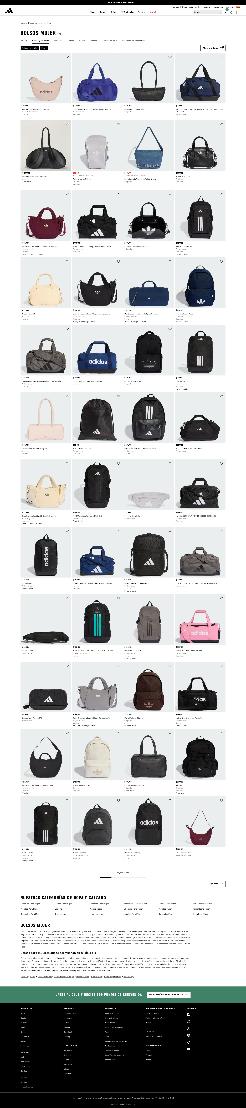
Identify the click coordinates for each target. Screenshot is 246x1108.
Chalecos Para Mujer (133, 909)
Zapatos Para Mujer (133, 914)
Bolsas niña (96, 977)
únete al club (229, 7)
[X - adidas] (206, 1028)
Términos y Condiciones (81, 1098)
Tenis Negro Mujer (201, 909)
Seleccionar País (147, 1098)
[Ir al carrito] (238, 12)
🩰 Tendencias (127, 12)
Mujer (92, 12)
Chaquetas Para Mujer (30, 914)
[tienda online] (9, 11)
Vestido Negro (96, 909)
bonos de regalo (218, 7)
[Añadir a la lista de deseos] (67, 57)
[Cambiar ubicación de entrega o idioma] (238, 7)
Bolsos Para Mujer (63, 904)
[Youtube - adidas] (206, 1049)
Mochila (24, 977)
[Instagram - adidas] (206, 1021)
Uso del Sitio (160, 1098)
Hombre (103, 12)
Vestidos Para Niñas (29, 909)
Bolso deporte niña (112, 977)
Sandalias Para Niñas (202, 904)
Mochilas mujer (45, 977)
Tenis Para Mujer (97, 914)
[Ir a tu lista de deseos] (232, 12)
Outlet (153, 12)
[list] (122, 41)
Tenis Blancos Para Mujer (135, 904)
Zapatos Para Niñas (167, 904)
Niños (113, 12)
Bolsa (32, 977)
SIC (167, 1098)
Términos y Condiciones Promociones (107, 1098)
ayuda (191, 7)
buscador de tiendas (180, 7)
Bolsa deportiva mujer (64, 977)
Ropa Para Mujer (200, 914)
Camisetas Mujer (166, 914)
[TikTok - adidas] (206, 1042)
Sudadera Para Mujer (99, 904)
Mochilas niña (82, 977)
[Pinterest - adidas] (206, 1035)
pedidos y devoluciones (203, 7)
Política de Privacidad (131, 1098)
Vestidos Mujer (165, 909)
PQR (172, 1098)
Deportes (142, 12)
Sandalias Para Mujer (30, 904)
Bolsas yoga (129, 977)
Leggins (58, 909)
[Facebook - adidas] (206, 1014)
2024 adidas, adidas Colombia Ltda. (123, 1105)
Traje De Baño (61, 914)
